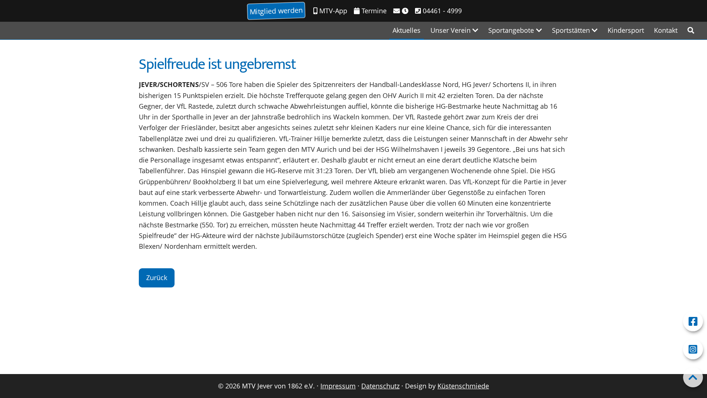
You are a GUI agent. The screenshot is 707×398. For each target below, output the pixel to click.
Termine (373, 10)
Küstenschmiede (463, 385)
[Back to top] (693, 377)
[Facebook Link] (693, 321)
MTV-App (332, 10)
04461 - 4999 (441, 10)
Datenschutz (380, 385)
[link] (690, 30)
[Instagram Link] (693, 349)
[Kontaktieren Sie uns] (400, 11)
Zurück (156, 277)
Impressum (338, 385)
